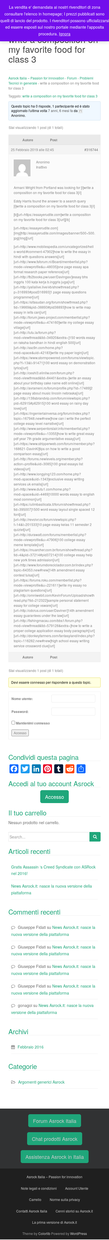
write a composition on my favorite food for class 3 (60, 96)
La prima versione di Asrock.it (54, 1222)
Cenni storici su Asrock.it (74, 1211)
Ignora (64, 34)
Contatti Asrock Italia (31, 1211)
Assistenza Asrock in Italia (54, 1156)
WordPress (78, 1233)
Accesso (20, 732)
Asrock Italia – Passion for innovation (36, 78)
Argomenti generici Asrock (41, 1082)
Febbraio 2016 (31, 1047)
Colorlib (44, 1233)
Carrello (35, 1199)
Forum (72, 78)
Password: (20, 711)
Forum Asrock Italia (54, 1120)
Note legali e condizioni (39, 1188)
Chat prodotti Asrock (54, 1138)
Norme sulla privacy (65, 1199)
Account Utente (76, 1188)
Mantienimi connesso (33, 723)
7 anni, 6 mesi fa (60, 110)
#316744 (91, 149)
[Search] (95, 837)
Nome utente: (22, 698)
